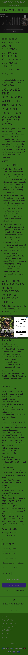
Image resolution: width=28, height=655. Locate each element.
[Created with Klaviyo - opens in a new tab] (14, 337)
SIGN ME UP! (21, 331)
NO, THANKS (21, 334)
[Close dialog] (27, 317)
